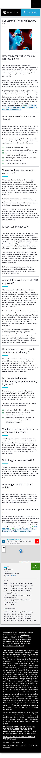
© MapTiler (26, 561)
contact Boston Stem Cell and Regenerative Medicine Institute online (19, 108)
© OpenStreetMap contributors (34, 561)
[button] (20, 551)
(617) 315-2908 (11, 576)
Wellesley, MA (18, 644)
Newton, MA (10, 639)
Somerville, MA (19, 639)
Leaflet (22, 561)
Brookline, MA (19, 641)
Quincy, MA (9, 644)
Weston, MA (10, 641)
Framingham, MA (20, 637)
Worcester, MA (19, 646)
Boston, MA (9, 646)
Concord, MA (10, 637)
